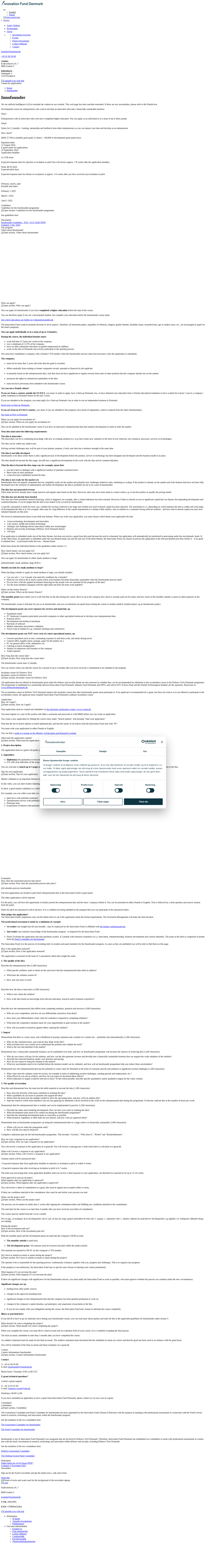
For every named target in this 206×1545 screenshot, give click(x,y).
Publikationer (18, 1524)
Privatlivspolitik (19, 1539)
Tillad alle (143, 801)
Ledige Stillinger (19, 44)
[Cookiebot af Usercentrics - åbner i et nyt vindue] (143, 742)
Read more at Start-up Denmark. (15, 405)
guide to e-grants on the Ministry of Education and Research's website (45, 733)
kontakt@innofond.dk (11, 51)
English (12, 12)
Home (9, 88)
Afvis (62, 801)
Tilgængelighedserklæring (23, 1541)
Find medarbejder (20, 1531)
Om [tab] (145, 751)
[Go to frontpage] (22, 5)
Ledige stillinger (19, 1534)
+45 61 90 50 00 (8, 56)
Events (15, 38)
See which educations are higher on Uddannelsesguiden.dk (27, 320)
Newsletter (6, 1468)
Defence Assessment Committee (15, 1451)
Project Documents (20, 41)
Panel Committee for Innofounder (29, 939)
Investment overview (21, 35)
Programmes (12, 28)
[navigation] (104, 12)
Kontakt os (17, 1529)
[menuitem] (104, 12)
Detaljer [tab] (103, 751)
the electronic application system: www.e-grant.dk (69, 709)
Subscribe (5, 1478)
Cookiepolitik (18, 1536)
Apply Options (13, 25)
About (9, 31)
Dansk (12, 15)
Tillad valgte (103, 801)
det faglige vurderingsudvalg (112, 926)
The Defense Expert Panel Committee (18, 1456)
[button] (103, 216)
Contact (15, 47)
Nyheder (16, 1518)
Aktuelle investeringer (22, 1521)
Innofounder (12, 90)
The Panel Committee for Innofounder (18, 1429)
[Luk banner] (162, 742)
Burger (6, 20)
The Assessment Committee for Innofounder (21, 1424)
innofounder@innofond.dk (20, 1367)
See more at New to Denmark (14, 415)
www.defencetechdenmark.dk (14, 687)
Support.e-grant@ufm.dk (19, 1388)
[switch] (87, 790)
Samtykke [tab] (61, 751)
